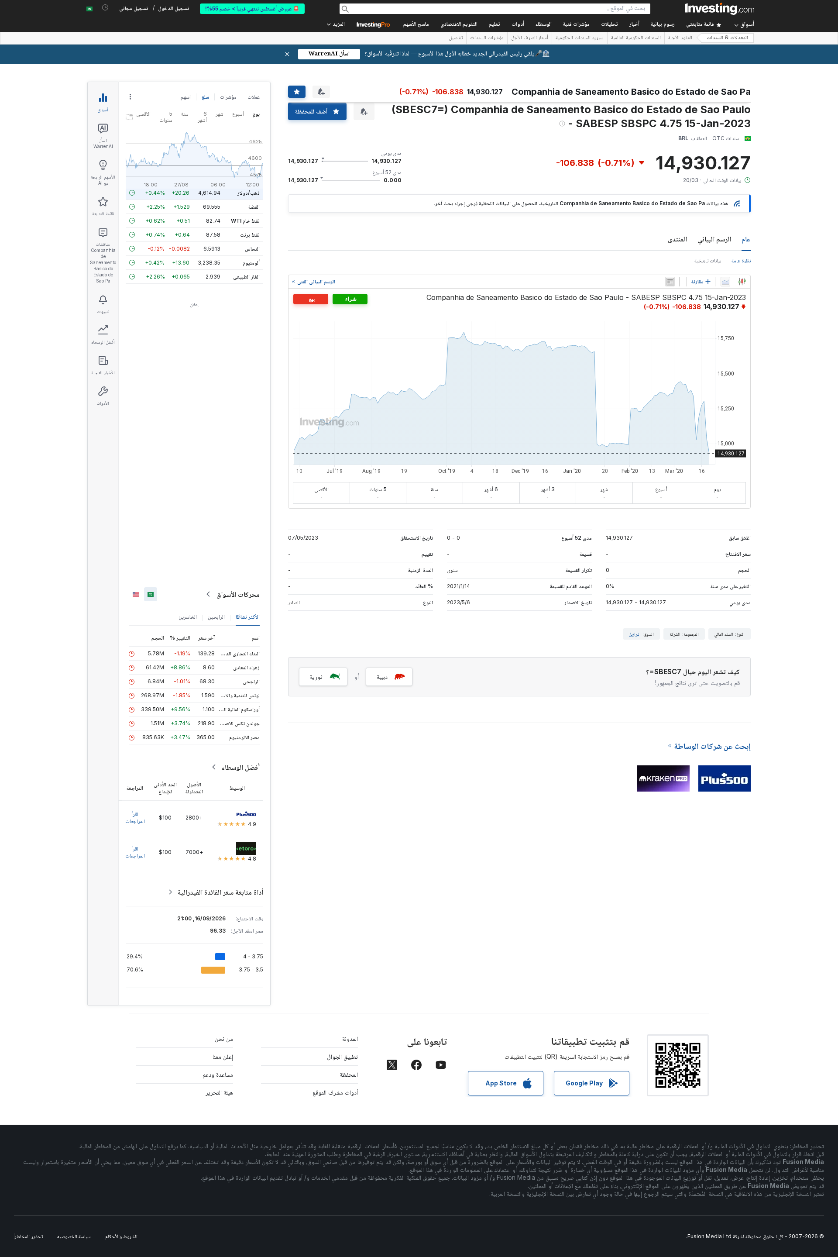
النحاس (252, 248)
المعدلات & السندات (727, 38)
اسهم (186, 96)
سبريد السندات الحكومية (580, 38)
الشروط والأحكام (121, 1236)
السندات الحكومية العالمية (636, 38)
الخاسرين (188, 616)
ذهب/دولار (248, 192)
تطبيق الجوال (342, 1056)
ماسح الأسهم (416, 24)
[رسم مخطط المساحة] (725, 281)
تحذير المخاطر (28, 1236)
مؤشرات (228, 96)
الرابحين (216, 616)
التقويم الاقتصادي (458, 24)
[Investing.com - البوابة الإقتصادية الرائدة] (719, 9)
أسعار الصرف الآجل (529, 38)
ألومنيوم (251, 262)
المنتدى (677, 238)
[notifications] (105, 7)
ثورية (316, 676)
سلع (205, 96)
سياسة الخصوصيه (74, 1236)
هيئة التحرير (219, 1092)
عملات (253, 96)
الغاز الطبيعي (246, 276)
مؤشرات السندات (487, 38)
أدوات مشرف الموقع (335, 1092)
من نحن (224, 1038)
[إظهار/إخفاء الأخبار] (670, 281)
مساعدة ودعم (218, 1074)
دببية (382, 676)
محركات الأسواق (238, 594)
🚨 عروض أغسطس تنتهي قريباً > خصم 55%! (252, 8)
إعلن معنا (223, 1056)
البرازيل (635, 634)
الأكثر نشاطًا (248, 616)
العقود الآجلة (680, 38)
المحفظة (349, 1074)
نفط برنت (250, 234)
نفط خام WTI (245, 220)
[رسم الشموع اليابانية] (742, 281)
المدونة (350, 1038)
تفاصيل (456, 38)
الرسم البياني (714, 238)
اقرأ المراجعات (135, 817)
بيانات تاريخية (707, 260)
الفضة (254, 206)
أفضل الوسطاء (240, 767)
